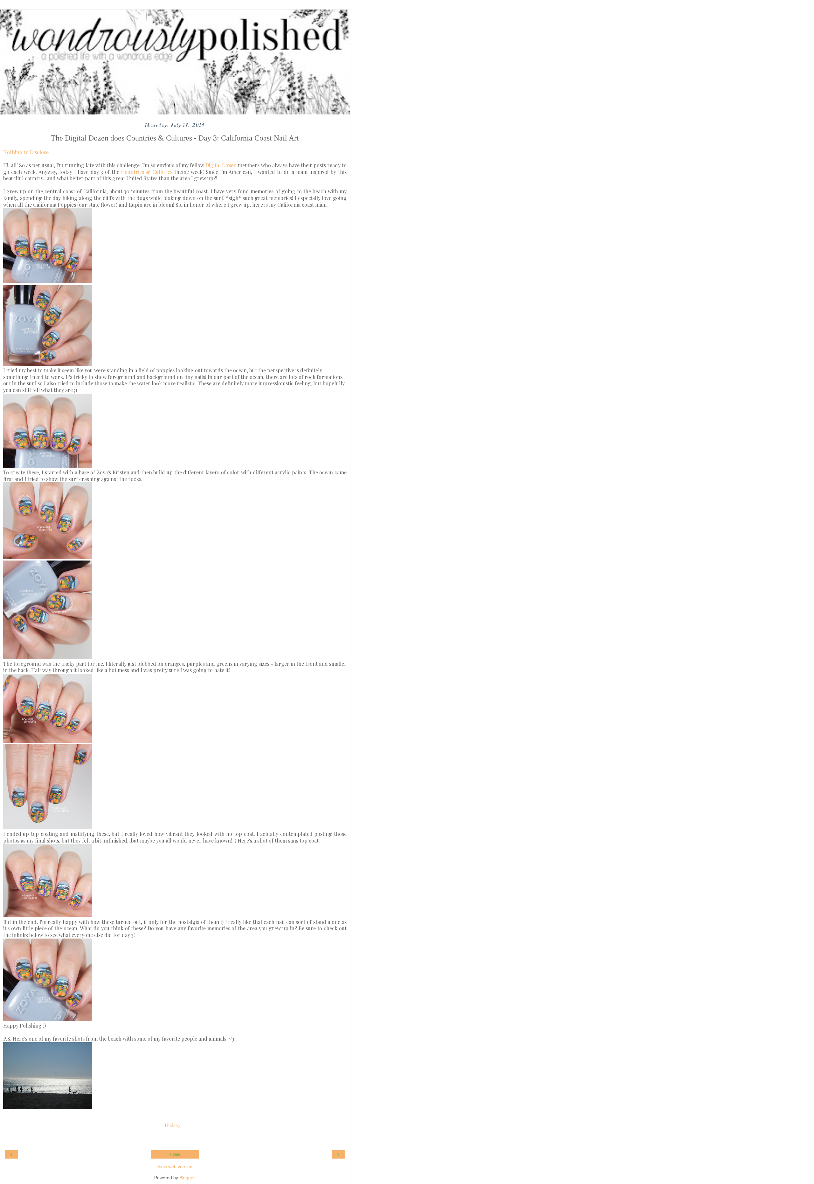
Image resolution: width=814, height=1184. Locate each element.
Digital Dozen (221, 165)
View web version (174, 1166)
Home (175, 1154)
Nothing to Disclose (26, 152)
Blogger (187, 1177)
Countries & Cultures (146, 172)
